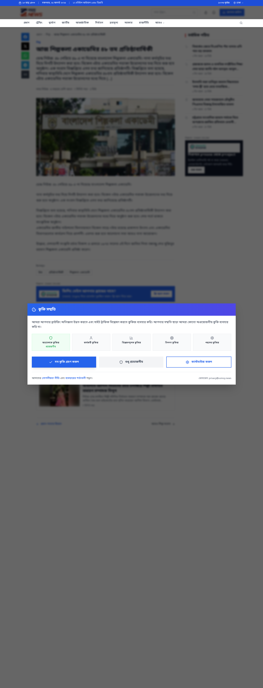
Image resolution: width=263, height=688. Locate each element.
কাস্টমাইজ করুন (201, 362)
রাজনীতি (144, 23)
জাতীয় (65, 23)
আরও (158, 23)
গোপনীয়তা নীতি (50, 378)
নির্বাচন (99, 23)
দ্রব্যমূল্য (114, 23)
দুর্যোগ (52, 23)
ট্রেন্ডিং (39, 23)
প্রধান (26, 23)
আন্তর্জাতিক (82, 23)
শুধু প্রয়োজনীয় (134, 362)
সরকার (128, 23)
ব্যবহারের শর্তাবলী (75, 378)
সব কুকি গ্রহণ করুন (67, 362)
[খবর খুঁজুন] (241, 23)
